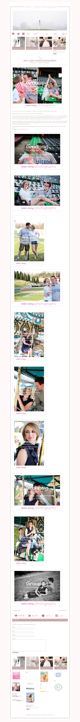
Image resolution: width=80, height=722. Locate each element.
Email (13, 630)
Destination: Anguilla (16, 610)
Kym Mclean (26, 129)
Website (13, 634)
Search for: (55, 50)
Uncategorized (45, 62)
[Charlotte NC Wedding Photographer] (40, 9)
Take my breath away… (63, 610)
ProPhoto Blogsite (44, 714)
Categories (14, 695)
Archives (14, 700)
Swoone (53, 714)
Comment (13, 638)
